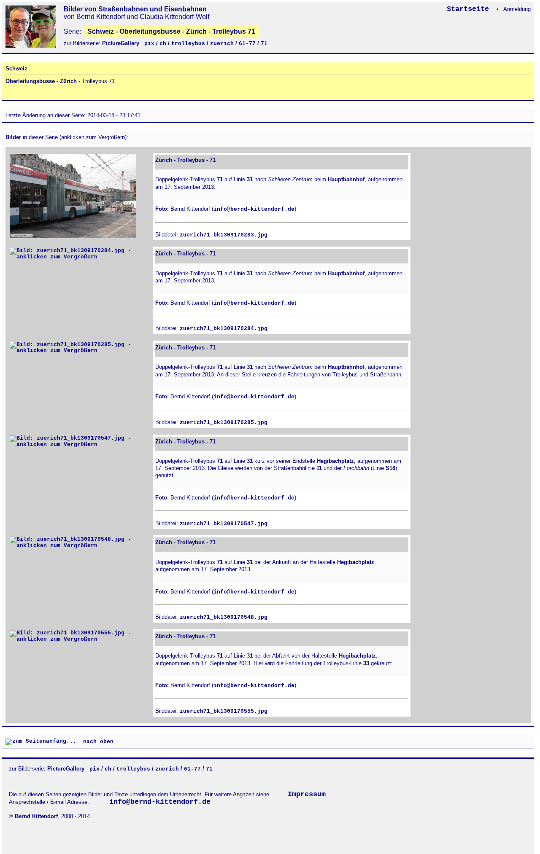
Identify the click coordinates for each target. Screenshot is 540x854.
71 (264, 43)
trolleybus (188, 43)
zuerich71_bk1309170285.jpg (223, 422)
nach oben (98, 742)
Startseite (470, 9)
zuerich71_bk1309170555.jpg (223, 711)
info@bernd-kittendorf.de (253, 209)
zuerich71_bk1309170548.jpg (223, 617)
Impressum (307, 794)
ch (162, 43)
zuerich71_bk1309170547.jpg (223, 524)
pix (149, 43)
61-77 (247, 43)
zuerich (222, 43)
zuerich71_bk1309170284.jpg (223, 328)
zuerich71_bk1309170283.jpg (223, 235)
